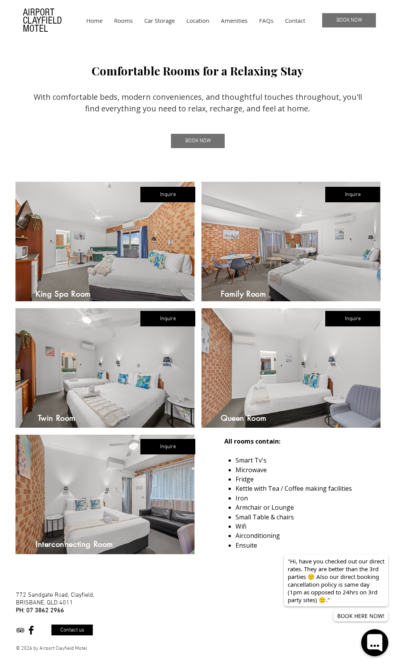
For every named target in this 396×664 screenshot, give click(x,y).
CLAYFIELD (42, 20)
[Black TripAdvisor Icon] (20, 630)
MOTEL (35, 28)
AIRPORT (39, 12)
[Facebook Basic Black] (31, 630)
